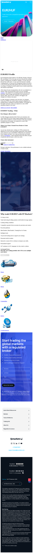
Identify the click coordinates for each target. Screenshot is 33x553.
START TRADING (5, 151)
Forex (2, 38)
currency (3, 92)
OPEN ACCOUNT (5, 107)
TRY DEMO (14, 107)
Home (2, 37)
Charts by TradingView (9, 144)
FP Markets (7, 135)
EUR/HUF (3, 40)
